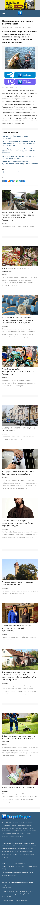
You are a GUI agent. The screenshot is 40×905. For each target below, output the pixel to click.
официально (7, 172)
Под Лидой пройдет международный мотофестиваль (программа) (18, 371)
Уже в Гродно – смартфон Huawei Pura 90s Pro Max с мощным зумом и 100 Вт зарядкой (18, 151)
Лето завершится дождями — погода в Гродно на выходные (19, 157)
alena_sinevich (19, 27)
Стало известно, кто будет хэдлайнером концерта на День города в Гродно (17, 523)
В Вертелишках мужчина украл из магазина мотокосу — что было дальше (18, 738)
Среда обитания (7, 27)
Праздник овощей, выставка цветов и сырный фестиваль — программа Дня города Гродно (18, 143)
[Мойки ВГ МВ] (20, 5)
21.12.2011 (28, 27)
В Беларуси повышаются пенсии (18, 787)
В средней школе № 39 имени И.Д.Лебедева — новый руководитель (16, 628)
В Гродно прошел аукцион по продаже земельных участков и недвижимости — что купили (17, 320)
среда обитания (18, 172)
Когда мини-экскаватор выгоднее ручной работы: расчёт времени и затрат (20, 163)
